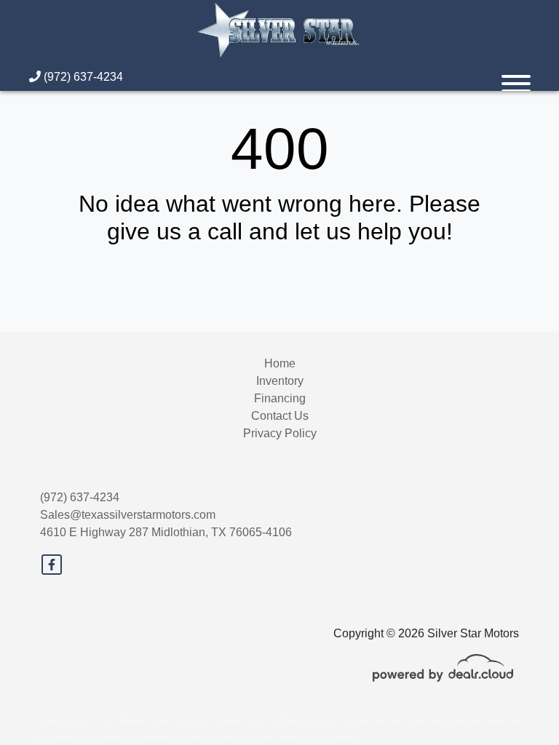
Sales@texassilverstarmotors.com (127, 515)
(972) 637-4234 (82, 77)
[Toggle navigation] (516, 77)
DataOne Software (270, 720)
